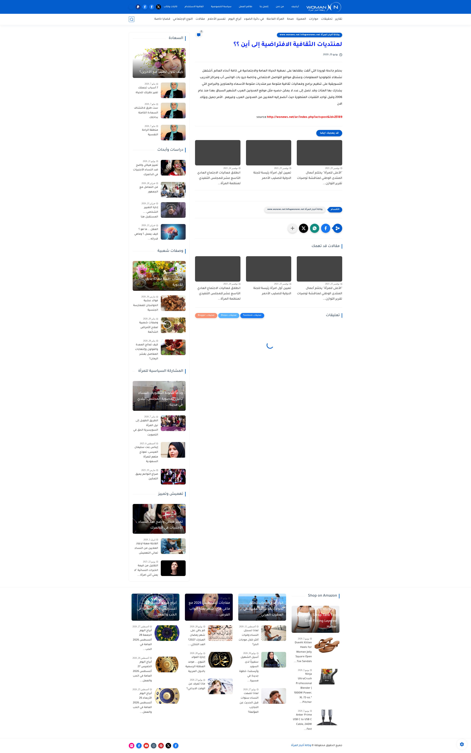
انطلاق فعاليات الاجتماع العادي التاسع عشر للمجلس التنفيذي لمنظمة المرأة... (218, 178)
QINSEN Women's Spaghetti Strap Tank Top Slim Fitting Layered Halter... (316, 618)
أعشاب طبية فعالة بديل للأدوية (164, 282)
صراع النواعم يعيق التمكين (146, 477)
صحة (290, 19)
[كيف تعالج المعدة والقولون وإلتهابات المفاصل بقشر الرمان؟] (173, 347)
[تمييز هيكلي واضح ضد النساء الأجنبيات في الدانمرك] (173, 168)
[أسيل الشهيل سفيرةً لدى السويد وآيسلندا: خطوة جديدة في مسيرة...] (273, 660)
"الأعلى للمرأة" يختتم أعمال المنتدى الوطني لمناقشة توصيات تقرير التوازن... (319, 178)
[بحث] (131, 19)
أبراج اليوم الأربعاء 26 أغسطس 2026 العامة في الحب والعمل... (142, 703)
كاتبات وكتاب (170, 7)
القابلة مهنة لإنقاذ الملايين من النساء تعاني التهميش (146, 548)
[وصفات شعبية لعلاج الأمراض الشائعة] (173, 325)
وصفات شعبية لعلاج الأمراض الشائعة (148, 327)
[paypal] (138, 6)
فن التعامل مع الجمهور (148, 190)
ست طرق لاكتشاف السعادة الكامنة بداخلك (146, 113)
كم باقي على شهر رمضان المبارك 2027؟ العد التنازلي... (196, 637)
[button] (325, 228)
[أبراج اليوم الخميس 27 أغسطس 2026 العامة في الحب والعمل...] (167, 664)
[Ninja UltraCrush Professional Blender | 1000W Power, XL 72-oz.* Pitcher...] (327, 676)
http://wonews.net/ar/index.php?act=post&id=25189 (304, 117)
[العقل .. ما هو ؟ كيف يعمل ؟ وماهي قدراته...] (173, 232)
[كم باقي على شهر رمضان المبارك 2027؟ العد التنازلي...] (220, 633)
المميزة (301, 19)
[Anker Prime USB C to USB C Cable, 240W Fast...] (327, 717)
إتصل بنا (264, 7)
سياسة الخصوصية (221, 7)
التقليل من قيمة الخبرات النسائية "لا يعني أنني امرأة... (146, 570)
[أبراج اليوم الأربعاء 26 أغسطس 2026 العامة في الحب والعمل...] (167, 696)
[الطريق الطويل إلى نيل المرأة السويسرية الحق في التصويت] (173, 423)
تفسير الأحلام (217, 19)
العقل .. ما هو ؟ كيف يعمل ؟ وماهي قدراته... (146, 234)
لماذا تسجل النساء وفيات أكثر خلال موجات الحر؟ (248, 637)
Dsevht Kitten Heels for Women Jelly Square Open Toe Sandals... (303, 652)
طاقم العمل (245, 7)
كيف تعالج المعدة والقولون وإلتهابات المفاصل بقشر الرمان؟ (146, 352)
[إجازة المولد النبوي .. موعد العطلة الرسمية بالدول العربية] (220, 660)
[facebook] (151, 6)
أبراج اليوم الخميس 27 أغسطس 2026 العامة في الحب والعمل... (142, 671)
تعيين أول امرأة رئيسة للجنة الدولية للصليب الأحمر (272, 175)
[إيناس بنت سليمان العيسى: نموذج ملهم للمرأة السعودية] (173, 450)
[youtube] (146, 745)
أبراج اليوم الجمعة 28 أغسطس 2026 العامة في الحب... (142, 640)
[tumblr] (153, 745)
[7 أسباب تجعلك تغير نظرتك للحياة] (173, 90)
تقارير (338, 19)
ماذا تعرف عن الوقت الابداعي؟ (196, 686)
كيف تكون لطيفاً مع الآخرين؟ (161, 72)
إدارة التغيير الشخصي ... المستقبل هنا (149, 212)
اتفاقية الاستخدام (194, 7)
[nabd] (131, 6)
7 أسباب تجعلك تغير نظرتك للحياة (147, 90)
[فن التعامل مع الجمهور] (173, 190)
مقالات (200, 19)
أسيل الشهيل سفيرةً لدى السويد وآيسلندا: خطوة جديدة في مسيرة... (248, 669)
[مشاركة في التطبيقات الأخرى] (292, 228)
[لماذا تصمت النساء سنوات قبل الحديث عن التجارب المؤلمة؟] (273, 696)
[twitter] (158, 6)
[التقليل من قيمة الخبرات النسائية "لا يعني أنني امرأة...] (173, 568)
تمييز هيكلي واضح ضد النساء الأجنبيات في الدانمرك (145, 170)
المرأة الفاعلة (275, 19)
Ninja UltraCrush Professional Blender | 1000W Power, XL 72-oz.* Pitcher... (303, 688)
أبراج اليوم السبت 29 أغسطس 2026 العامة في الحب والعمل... (157, 609)
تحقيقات (326, 19)
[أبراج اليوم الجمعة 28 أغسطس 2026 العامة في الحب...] (167, 633)
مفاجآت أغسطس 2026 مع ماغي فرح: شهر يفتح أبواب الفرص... (209, 609)
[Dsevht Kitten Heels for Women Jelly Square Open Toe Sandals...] (327, 645)
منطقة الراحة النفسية (150, 133)
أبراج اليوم (234, 19)
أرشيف (295, 7)
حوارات (313, 19)
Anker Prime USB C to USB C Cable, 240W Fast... (302, 722)
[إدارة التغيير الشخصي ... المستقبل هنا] (173, 210)
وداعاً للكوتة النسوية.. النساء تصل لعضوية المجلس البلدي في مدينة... (160, 399)
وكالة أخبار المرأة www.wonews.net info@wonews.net (309, 35)
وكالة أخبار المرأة (301, 745)
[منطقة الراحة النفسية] (173, 132)
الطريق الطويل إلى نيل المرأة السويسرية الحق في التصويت (145, 428)
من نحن (280, 7)
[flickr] (131, 745)
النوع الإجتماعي (183, 19)
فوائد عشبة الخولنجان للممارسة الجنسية (145, 305)
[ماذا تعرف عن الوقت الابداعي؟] (220, 686)
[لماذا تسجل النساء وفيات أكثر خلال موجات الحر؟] (273, 633)
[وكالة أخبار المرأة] (323, 7)
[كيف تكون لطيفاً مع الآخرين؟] (159, 63)
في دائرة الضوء (254, 19)
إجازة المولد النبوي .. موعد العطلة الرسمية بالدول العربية (195, 664)
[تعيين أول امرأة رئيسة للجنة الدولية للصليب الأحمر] (268, 153)
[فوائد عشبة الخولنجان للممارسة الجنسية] (173, 303)
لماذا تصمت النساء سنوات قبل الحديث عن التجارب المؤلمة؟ (249, 703)
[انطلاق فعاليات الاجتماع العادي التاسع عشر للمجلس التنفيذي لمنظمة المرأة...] (217, 153)
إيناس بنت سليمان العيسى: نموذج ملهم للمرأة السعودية (146, 454)
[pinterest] (161, 745)
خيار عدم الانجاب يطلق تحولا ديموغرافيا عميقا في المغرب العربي (263, 609)
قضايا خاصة (162, 19)
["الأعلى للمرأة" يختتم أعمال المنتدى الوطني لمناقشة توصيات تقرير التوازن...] (319, 153)
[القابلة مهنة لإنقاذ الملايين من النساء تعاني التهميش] (173, 546)
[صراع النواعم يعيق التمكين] (173, 476)
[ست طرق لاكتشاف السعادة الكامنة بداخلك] (173, 110)
